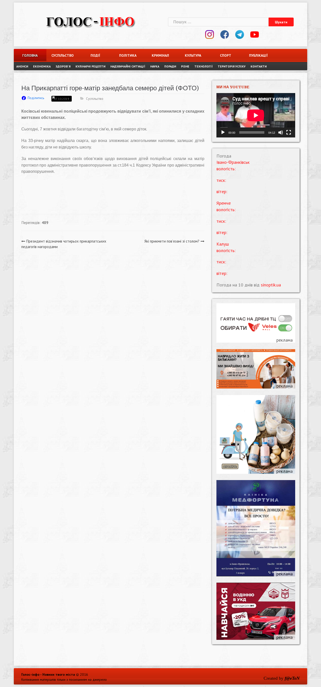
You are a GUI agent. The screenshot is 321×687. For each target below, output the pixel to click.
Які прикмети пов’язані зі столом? (171, 241)
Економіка (42, 66)
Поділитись (36, 98)
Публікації (258, 55)
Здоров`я (63, 66)
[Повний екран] (288, 132)
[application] (255, 115)
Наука (154, 66)
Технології (203, 66)
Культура (193, 55)
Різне (185, 66)
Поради (170, 66)
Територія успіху (232, 66)
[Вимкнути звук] (280, 132)
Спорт (225, 55)
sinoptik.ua (271, 285)
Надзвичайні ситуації (127, 66)
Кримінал (160, 55)
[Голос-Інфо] (90, 21)
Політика (127, 55)
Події (95, 55)
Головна (30, 55)
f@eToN (292, 678)
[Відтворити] (222, 132)
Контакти (259, 66)
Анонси (22, 66)
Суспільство (62, 55)
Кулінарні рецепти (90, 66)
